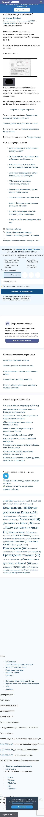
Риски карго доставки (14, 670)
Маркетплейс (7, 535)
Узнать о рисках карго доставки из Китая (20, 123)
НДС (29, 538)
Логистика (33, 532)
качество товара (14, 570)
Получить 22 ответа (22, 10)
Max (9, 786)
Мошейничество (20, 538)
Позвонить (12, 789)
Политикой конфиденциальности (22, 803)
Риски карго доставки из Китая (16, 360)
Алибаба (17, 504)
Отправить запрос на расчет (22, 110)
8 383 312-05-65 (6, 750)
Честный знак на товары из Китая (19, 681)
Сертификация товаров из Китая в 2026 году (22, 642)
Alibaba (16, 501)
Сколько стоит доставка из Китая (19, 665)
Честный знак (21, 567)
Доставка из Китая (18, 523)
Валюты (7, 519)
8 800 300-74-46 (6, 744)
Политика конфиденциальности (18, 766)
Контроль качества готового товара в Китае (21, 241)
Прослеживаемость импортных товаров (22, 684)
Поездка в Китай (21, 545)
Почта (10, 777)
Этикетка (34, 567)
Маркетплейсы (22, 535)
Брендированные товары (11, 516)
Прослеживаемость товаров (28, 552)
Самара (6, 559)
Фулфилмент (7, 567)
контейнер (25, 570)
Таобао (35, 563)
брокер (6, 570)
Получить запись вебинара (22, 340)
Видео (8, 232)
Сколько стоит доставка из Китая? (17, 380)
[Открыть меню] (40, 2)
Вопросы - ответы (12, 673)
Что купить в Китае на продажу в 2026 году (21, 406)
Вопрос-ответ (30, 519)
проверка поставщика (21, 573)
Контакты (9, 676)
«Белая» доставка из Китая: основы (18, 366)
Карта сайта (10, 769)
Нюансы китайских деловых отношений (22, 235)
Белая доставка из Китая (15, 667)
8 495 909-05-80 (6, 755)
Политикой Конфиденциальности (20, 300)
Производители (14, 548)
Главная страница (9, 21)
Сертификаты (16, 559)
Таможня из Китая (9, 23)
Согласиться (22, 807)
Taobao (8, 504)
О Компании (10, 662)
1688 (8, 500)
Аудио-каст (28, 504)
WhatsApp (12, 783)
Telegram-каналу (34, 137)
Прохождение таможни (22, 232)
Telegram (11, 780)
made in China (31, 501)
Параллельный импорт (16, 542)
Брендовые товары (27, 516)
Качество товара (19, 532)
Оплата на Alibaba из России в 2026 (24, 198)
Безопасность (15, 507)
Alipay (22, 501)
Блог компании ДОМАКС (26, 21)
